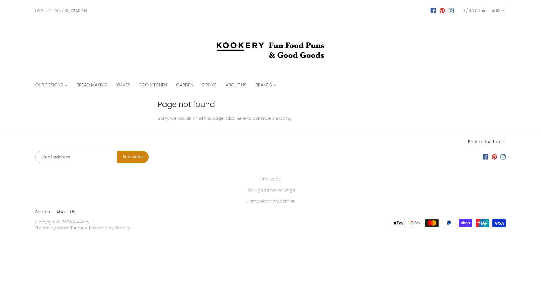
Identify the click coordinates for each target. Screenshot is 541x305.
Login (41, 11)
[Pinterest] (442, 10)
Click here (236, 118)
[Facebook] (433, 10)
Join (56, 11)
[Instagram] (451, 10)
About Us (65, 212)
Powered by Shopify (109, 228)
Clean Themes (72, 228)
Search (42, 212)
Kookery (81, 222)
